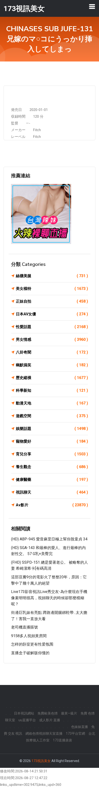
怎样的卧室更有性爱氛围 (32, 644)
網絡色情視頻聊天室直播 (43, 733)
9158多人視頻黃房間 (29, 636)
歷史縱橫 (52, 377)
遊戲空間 (52, 416)
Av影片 (52, 505)
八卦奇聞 (52, 352)
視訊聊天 (52, 492)
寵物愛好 (52, 441)
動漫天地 (52, 403)
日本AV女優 (52, 314)
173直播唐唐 (62, 740)
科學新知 (52, 390)
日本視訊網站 (24, 713)
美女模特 (52, 288)
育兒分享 (52, 454)
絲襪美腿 (52, 276)
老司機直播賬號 (24, 627)
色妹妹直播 (79, 727)
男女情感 (52, 339)
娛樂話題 (52, 428)
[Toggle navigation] (92, 6)
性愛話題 (52, 326)
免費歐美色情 (47, 713)
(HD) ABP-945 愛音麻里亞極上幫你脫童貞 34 (49, 539)
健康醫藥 (52, 479)
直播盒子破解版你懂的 (30, 653)
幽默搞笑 (52, 365)
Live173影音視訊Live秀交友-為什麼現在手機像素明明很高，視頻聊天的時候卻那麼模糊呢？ (49, 597)
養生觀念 (52, 466)
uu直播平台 (27, 720)
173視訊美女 (41, 761)
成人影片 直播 (49, 720)
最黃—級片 (69, 713)
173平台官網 (75, 733)
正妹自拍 (52, 301)
